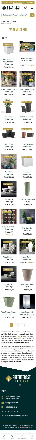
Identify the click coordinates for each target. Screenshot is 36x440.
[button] (32, 8)
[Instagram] (20, 385)
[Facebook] (16, 385)
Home (3, 21)
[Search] (32, 15)
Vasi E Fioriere (11, 21)
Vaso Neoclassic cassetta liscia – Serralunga (9, 62)
